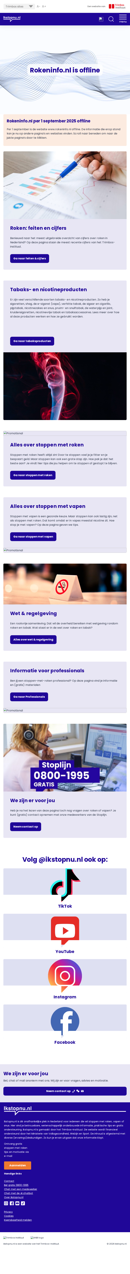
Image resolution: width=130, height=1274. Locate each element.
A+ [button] (44, 6)
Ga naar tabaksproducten (32, 341)
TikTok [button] (65, 906)
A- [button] (38, 6)
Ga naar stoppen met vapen (33, 537)
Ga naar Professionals (29, 697)
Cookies (9, 1216)
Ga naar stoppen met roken (32, 475)
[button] (111, 19)
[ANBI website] (37, 1237)
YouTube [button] (65, 952)
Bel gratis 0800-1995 (16, 1185)
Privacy (8, 1212)
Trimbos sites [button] (14, 6)
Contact (9, 1181)
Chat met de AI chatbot (18, 1193)
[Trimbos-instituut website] (13, 1237)
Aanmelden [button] (17, 1165)
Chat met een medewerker (20, 1189)
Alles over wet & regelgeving (33, 639)
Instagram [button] (65, 997)
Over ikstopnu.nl (13, 1197)
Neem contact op (25, 827)
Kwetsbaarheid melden (18, 1220)
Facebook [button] (65, 1042)
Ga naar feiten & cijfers (29, 258)
